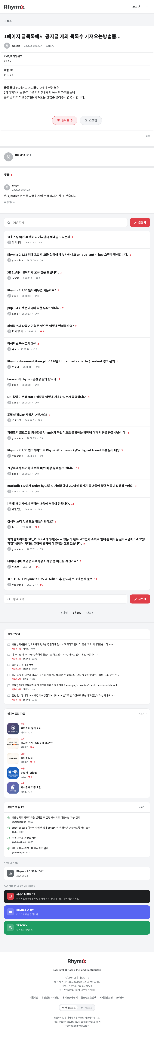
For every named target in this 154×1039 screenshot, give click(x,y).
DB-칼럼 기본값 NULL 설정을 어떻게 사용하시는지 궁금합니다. (38, 392)
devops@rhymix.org (77, 1025)
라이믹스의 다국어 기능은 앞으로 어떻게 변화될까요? (33, 321)
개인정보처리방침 (50, 997)
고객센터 (120, 997)
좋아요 (66, 120)
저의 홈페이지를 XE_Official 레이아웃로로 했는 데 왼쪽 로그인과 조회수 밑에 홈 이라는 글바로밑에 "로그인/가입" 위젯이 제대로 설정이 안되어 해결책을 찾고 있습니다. (76, 536)
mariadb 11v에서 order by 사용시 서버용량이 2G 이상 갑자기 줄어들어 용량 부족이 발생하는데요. (58, 481)
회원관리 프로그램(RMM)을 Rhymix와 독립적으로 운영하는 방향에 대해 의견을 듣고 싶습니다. (56, 428)
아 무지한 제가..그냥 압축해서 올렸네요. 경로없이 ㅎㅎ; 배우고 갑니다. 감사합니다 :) (54, 654)
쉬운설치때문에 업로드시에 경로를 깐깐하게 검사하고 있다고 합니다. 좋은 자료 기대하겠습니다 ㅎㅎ (62, 644)
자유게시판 (16, 648)
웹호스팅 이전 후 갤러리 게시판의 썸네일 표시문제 (31, 232)
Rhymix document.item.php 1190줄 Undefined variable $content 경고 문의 (49, 357)
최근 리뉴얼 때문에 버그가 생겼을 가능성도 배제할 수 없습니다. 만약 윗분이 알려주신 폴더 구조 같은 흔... (65, 675)
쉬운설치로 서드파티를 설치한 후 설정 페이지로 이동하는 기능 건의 (46, 817)
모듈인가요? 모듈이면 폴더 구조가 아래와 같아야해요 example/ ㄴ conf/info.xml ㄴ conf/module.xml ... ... (67, 685)
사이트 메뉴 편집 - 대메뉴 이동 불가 (30, 848)
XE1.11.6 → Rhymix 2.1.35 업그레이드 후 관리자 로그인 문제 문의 (41, 574)
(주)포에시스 (70, 977)
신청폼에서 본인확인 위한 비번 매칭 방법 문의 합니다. (33, 463)
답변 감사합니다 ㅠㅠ (22, 664)
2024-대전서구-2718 (85, 989)
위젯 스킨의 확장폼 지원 (24, 838)
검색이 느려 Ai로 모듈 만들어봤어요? (24, 517)
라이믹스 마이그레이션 (16, 339)
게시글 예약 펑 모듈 (18, 784)
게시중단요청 (106, 997)
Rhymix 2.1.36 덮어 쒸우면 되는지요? (25, 286)
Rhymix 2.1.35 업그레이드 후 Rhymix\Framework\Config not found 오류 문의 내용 (53, 446)
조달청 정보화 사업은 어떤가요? (21, 410)
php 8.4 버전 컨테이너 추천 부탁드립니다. (27, 303)
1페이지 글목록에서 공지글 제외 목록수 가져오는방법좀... (62, 36)
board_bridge (15, 769)
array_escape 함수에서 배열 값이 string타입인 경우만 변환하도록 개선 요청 (51, 827)
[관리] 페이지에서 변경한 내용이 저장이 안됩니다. (31, 499)
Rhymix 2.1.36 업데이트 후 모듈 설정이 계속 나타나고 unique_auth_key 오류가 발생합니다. (56, 250)
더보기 (141, 713)
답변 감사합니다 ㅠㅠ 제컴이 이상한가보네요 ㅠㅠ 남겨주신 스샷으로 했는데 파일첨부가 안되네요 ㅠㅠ (63, 695)
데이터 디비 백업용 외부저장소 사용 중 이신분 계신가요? (35, 556)
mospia (15, 45)
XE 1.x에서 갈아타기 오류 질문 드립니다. (26, 268)
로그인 (136, 6)
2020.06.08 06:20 (21, 189)
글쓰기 (142, 222)
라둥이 (16, 185)
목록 (9, 21)
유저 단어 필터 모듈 (18, 725)
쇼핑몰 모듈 (13, 754)
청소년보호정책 (88, 997)
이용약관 (33, 997)
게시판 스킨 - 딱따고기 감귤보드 (24, 739)
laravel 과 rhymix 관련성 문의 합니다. (25, 375)
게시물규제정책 (70, 997)
